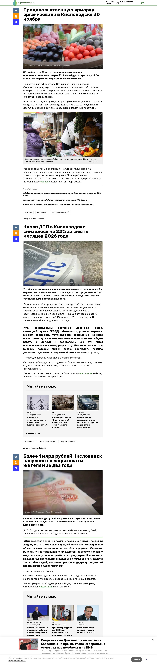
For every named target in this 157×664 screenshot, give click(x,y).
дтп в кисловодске (47, 442)
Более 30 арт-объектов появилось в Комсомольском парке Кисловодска (58, 204)
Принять (136, 659)
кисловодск (41, 212)
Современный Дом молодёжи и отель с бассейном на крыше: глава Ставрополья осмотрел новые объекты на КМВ (73, 644)
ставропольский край (60, 212)
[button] (28, 644)
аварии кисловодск (67, 442)
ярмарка (28, 212)
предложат (85, 373)
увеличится (46, 586)
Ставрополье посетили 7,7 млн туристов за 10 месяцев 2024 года (55, 200)
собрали (45, 181)
